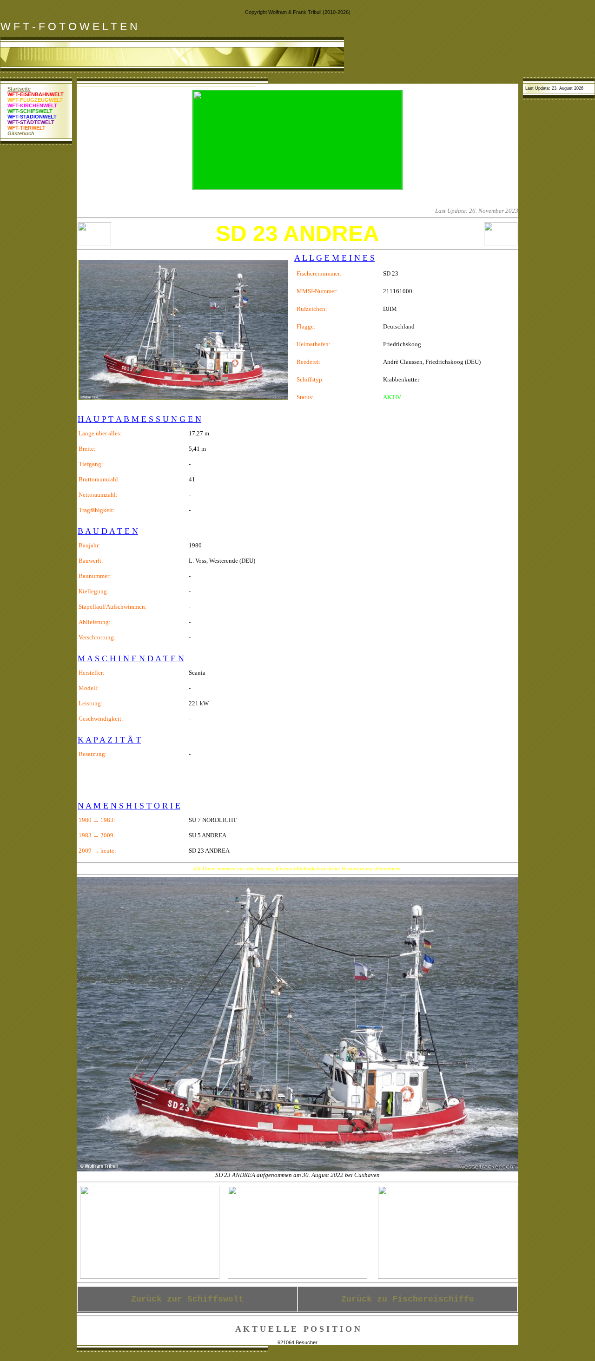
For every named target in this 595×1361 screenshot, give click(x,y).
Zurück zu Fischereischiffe (407, 1299)
